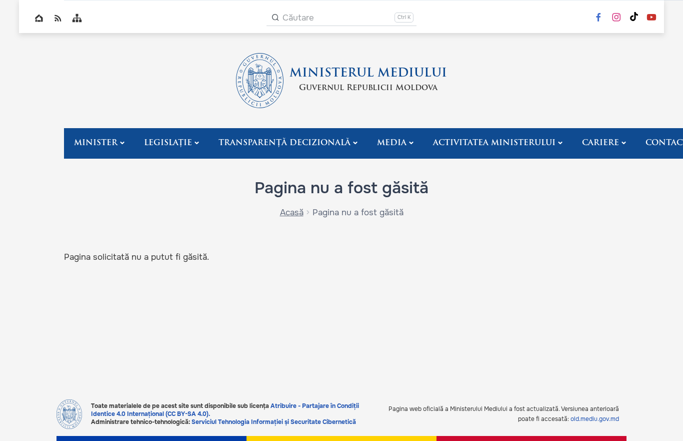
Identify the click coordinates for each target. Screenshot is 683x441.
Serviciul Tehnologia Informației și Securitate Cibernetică (274, 422)
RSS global (58, 18)
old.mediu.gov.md (594, 419)
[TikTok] (634, 18)
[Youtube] (651, 18)
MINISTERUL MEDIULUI (368, 74)
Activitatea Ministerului (494, 143)
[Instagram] (617, 18)
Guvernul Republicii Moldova (368, 88)
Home (39, 18)
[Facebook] (599, 18)
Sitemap (77, 18)
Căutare (298, 18)
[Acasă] (260, 80)
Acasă (292, 212)
